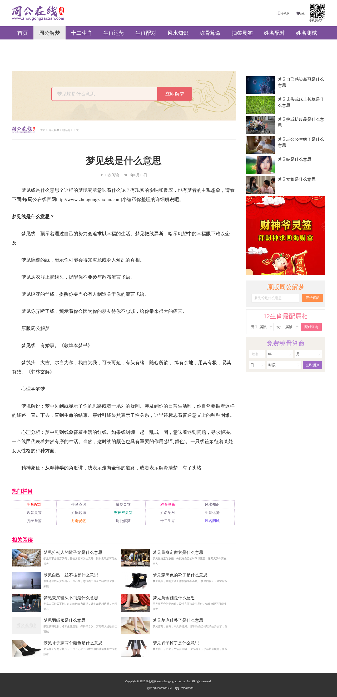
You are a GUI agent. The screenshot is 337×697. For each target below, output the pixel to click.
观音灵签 (34, 513)
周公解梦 (49, 33)
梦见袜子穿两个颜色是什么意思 (72, 643)
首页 (22, 33)
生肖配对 (145, 33)
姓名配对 (274, 33)
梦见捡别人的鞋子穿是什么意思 (72, 552)
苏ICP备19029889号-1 (159, 688)
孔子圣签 (34, 521)
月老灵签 (78, 521)
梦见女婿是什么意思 (297, 179)
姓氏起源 (78, 513)
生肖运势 (113, 33)
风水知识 (178, 33)
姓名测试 (306, 33)
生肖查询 (78, 505)
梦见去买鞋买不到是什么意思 (70, 597)
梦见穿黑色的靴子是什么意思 (180, 575)
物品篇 (66, 130)
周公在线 (38, 13)
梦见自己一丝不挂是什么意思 (70, 575)
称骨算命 (210, 33)
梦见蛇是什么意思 (294, 159)
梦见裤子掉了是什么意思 (176, 643)
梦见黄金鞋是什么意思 (174, 597)
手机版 (285, 13)
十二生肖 (81, 33)
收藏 (302, 13)
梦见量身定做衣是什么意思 (178, 552)
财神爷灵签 (123, 513)
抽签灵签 (242, 33)
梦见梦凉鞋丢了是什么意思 (178, 620)
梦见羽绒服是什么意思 (64, 620)
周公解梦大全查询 (23, 130)
